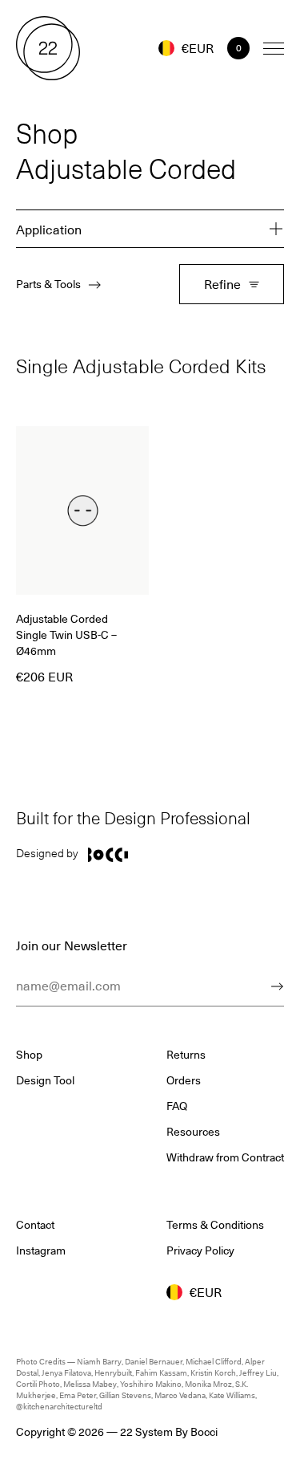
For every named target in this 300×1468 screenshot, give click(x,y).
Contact (35, 1225)
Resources (193, 1132)
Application (49, 228)
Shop (29, 1055)
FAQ (176, 1106)
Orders (183, 1080)
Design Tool (45, 1080)
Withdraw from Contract (225, 1157)
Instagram (41, 1250)
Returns (186, 1055)
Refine (222, 283)
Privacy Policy (200, 1250)
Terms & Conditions (215, 1225)
